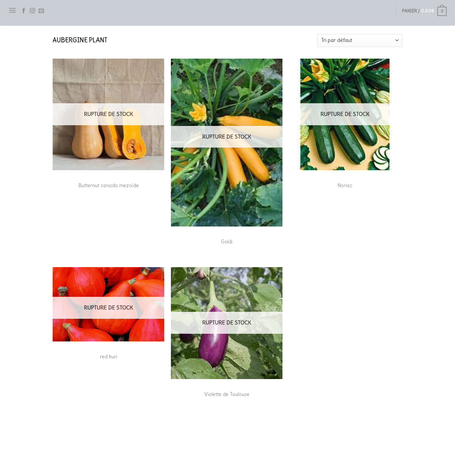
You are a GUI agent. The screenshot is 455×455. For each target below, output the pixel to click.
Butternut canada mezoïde (108, 185)
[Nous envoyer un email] (41, 11)
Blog (58, 436)
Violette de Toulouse (226, 394)
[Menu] (12, 10)
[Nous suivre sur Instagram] (32, 11)
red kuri (108, 356)
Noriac (344, 185)
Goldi (226, 241)
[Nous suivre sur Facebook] (23, 11)
